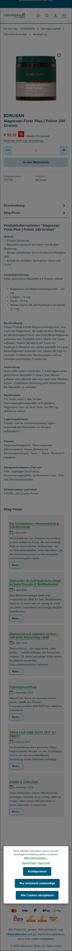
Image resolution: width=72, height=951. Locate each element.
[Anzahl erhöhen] (64, 150)
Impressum (44, 863)
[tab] (35, 205)
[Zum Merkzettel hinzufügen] (59, 55)
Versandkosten (16, 934)
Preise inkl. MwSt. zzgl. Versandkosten (24, 140)
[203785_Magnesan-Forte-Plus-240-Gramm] (36, 78)
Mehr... (16, 565)
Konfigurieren (37, 871)
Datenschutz (29, 863)
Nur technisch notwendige (37, 883)
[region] (36, 78)
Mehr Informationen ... (36, 858)
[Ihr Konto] (55, 15)
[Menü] (38, 15)
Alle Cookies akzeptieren (37, 895)
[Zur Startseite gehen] (14, 16)
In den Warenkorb (36, 162)
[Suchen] (47, 15)
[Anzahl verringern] (8, 150)
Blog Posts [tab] (12, 212)
